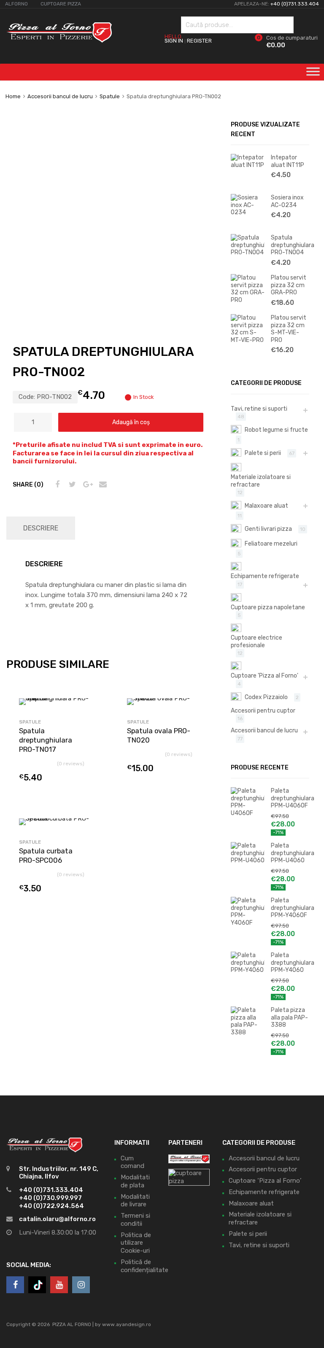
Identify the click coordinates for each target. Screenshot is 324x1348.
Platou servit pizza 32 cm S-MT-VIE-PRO (288, 328)
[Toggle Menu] (313, 74)
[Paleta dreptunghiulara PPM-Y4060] (248, 969)
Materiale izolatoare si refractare (261, 481)
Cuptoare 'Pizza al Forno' (264, 675)
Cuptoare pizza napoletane (268, 607)
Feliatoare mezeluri (271, 543)
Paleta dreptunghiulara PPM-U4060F (290, 798)
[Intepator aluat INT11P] (248, 164)
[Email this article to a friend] (101, 484)
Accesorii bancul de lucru (60, 96)
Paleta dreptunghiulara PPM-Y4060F (290, 907)
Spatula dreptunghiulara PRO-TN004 (290, 245)
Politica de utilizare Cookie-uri (136, 1243)
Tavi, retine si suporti (259, 408)
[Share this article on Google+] (86, 484)
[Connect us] (15, 1285)
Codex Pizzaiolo (266, 697)
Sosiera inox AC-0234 (287, 201)
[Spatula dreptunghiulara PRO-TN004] (248, 252)
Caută (285, 26)
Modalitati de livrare (135, 1200)
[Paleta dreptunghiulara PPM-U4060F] (248, 813)
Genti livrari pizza (268, 528)
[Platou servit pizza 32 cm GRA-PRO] (248, 299)
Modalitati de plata (135, 1181)
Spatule (110, 96)
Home (13, 96)
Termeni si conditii (135, 1219)
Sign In (174, 41)
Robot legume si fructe (276, 429)
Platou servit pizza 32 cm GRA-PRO (288, 285)
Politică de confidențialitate (144, 1266)
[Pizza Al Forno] (59, 40)
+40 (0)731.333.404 (294, 4)
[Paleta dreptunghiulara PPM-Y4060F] (248, 922)
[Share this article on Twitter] (71, 484)
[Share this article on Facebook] (56, 484)
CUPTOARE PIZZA (60, 4)
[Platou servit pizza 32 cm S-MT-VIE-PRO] (248, 339)
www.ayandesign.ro (126, 1324)
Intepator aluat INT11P (287, 161)
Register (199, 41)
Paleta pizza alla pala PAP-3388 (289, 1017)
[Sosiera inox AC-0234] (248, 212)
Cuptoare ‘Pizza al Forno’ (265, 1180)
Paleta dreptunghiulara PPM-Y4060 (290, 962)
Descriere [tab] (40, 528)
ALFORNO (16, 4)
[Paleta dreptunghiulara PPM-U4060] (248, 860)
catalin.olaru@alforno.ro (57, 1219)
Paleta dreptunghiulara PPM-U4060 (290, 853)
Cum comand (132, 1162)
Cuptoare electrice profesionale (256, 641)
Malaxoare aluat (266, 505)
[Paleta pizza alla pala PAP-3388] (248, 1032)
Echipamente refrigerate (265, 576)
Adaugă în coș (131, 422)
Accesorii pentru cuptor (263, 710)
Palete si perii (263, 452)
